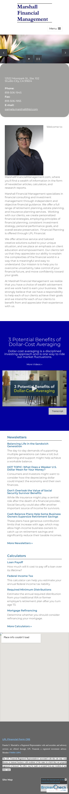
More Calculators (19, 626)
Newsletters (16, 437)
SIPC (18, 752)
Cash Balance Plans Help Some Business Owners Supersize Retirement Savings (34, 515)
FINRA (12, 752)
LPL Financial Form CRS (16, 739)
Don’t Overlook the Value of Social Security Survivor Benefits (29, 492)
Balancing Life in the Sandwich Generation (27, 445)
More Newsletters (20, 543)
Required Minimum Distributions (29, 589)
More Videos (34, 364)
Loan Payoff (15, 562)
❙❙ (38, 58)
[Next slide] (65, 52)
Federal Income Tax (20, 575)
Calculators (16, 556)
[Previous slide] (3, 52)
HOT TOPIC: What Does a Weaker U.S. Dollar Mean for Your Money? (32, 468)
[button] (55, 28)
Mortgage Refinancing (22, 610)
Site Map (7, 779)
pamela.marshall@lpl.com (21, 109)
